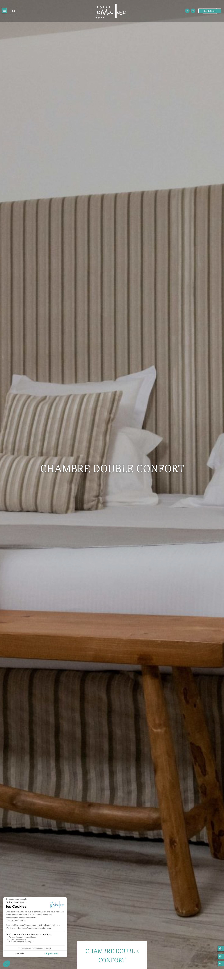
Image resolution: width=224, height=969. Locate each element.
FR (13, 11)
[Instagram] (193, 11)
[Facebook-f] (187, 11)
